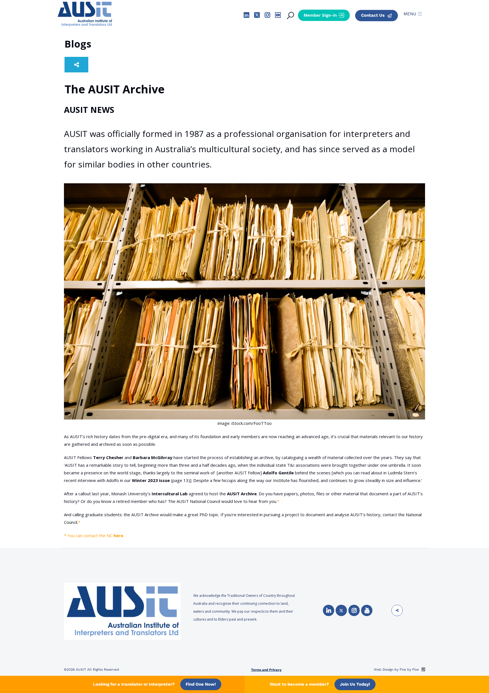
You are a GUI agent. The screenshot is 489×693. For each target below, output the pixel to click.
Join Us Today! (355, 684)
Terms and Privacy (266, 670)
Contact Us (373, 15)
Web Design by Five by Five (397, 670)
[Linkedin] (328, 610)
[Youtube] (366, 610)
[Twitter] (341, 610)
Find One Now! (201, 684)
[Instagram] (354, 610)
